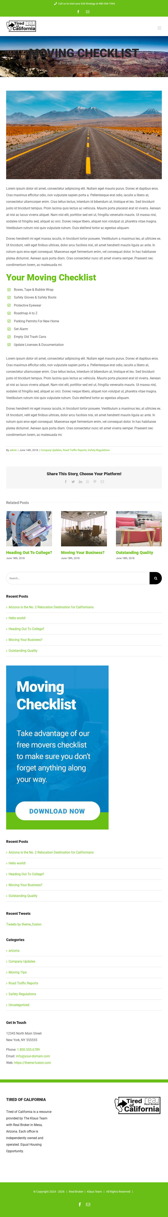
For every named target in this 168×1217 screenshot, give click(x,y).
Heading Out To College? (29, 529)
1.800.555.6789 (28, 1050)
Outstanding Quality (139, 529)
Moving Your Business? (84, 529)
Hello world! (17, 618)
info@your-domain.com (33, 1056)
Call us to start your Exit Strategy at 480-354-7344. (86, 3)
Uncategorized (19, 1005)
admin (13, 450)
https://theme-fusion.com (32, 1063)
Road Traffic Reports (75, 450)
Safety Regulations (99, 450)
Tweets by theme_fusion (23, 924)
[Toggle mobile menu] (160, 28)
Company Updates (51, 450)
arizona (14, 951)
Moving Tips (18, 972)
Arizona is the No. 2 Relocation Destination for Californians (51, 607)
